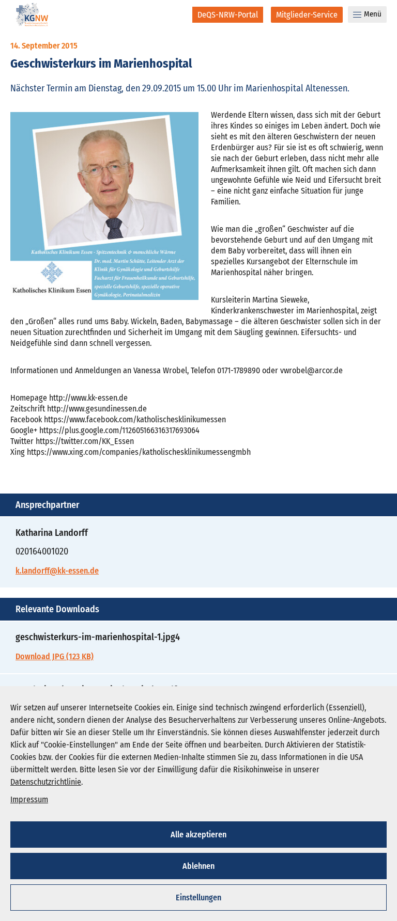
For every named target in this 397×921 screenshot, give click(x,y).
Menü (372, 14)
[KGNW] (32, 16)
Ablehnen (198, 866)
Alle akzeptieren (198, 834)
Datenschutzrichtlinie (45, 782)
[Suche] (177, 14)
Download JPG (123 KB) (55, 656)
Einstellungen (198, 897)
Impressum (29, 799)
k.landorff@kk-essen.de (57, 571)
